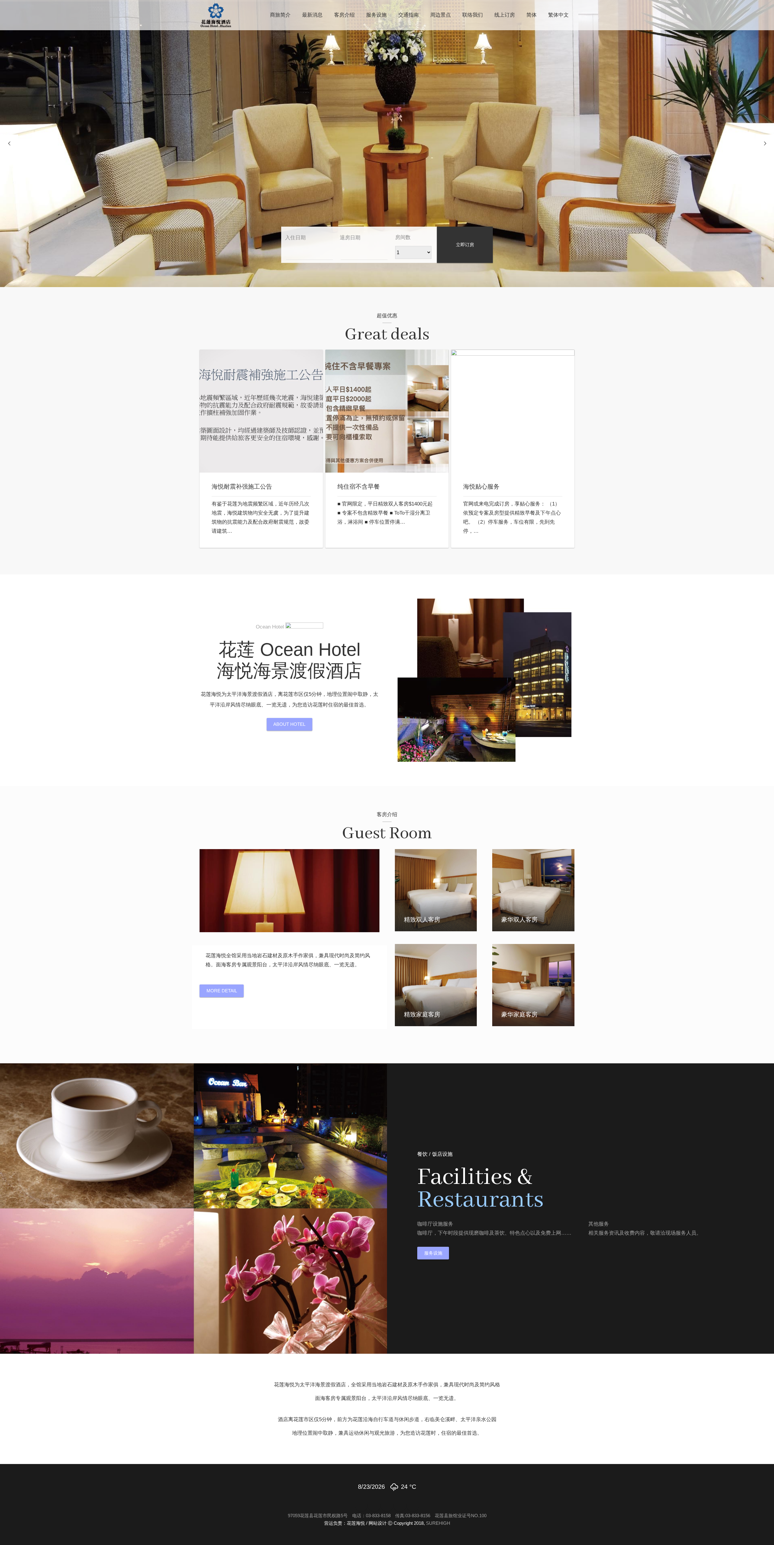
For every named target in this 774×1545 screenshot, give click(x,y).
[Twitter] (387, 1505)
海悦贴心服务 (481, 486)
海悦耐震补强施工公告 (242, 486)
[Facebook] (374, 1505)
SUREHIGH (438, 1523)
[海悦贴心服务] (512, 411)
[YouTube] (399, 1505)
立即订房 (465, 244)
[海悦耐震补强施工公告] (261, 411)
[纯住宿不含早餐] (387, 411)
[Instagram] (412, 1505)
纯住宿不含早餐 (358, 486)
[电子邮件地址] (361, 1505)
